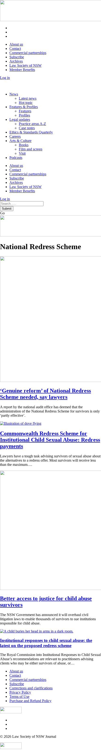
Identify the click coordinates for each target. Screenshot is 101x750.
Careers (15, 136)
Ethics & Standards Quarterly (31, 132)
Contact (15, 49)
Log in (5, 78)
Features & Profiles (23, 107)
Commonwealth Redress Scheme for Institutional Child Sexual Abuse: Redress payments (50, 439)
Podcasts (15, 158)
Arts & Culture (20, 141)
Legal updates (19, 120)
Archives (16, 61)
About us (16, 44)
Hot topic (26, 103)
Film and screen (30, 149)
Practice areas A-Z (32, 124)
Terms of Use (19, 697)
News (13, 94)
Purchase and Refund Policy (30, 701)
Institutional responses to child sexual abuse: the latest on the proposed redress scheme (46, 643)
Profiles (24, 115)
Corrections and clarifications (31, 688)
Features (25, 111)
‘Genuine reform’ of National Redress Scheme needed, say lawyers (45, 394)
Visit (22, 153)
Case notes (27, 128)
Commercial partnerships (27, 53)
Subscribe (16, 57)
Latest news (27, 98)
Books (23, 145)
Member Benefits (22, 70)
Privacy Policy (20, 692)
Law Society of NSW (25, 65)
